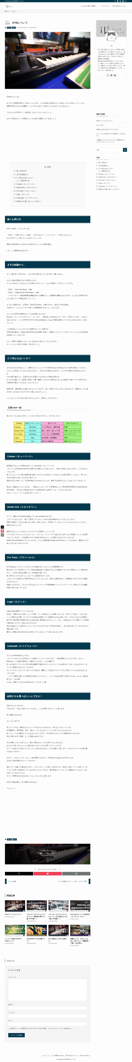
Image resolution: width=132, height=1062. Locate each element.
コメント (12, 977)
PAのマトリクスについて (104, 121)
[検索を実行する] (125, 150)
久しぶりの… (100, 125)
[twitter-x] (115, 1)
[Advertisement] (48, 141)
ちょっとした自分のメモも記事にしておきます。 (110, 135)
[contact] (123, 1)
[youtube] (117, 1)
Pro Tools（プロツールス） (26, 191)
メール (11, 1012)
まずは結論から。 (23, 174)
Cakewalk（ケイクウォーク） (27, 198)
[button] (19, 873)
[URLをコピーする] (76, 873)
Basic (13, 27)
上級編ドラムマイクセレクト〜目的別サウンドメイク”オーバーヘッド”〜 (110, 141)
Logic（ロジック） (23, 194)
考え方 (9, 27)
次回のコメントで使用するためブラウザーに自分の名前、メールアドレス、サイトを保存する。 (41, 1028)
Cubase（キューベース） (25, 184)
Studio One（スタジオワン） (27, 187)
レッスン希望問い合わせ (56, 1055)
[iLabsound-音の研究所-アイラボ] (9, 6)
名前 (10, 1004)
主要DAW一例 (24, 180)
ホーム (45, 1055)
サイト (10, 1021)
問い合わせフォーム (72, 1055)
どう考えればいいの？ (24, 178)
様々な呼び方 (21, 171)
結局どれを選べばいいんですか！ (28, 201)
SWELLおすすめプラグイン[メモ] (107, 129)
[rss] (120, 1)
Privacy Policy (84, 1055)
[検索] (125, 1)
